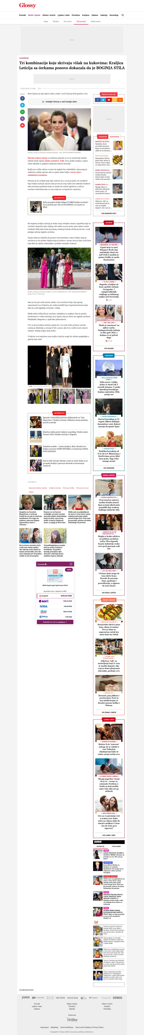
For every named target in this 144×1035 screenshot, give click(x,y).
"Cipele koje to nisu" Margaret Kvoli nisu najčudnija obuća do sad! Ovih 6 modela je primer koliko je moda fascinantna (109, 253)
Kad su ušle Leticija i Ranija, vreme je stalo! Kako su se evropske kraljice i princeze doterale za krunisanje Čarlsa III (65, 463)
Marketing (54, 1027)
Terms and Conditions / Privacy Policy (89, 1027)
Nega (46, 21)
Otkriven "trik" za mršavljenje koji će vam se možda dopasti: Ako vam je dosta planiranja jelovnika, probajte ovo (102, 204)
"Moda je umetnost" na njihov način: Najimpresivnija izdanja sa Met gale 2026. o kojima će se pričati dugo (109, 331)
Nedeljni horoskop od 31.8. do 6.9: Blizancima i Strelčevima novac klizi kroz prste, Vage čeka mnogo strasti (109, 456)
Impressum (44, 1027)
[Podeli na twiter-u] (22, 105)
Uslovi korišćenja (66, 1027)
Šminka (56, 21)
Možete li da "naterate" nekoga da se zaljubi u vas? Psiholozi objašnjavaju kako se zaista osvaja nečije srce (109, 749)
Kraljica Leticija (55, 488)
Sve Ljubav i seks (108, 835)
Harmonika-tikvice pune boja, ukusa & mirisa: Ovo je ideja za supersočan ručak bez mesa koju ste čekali (102, 161)
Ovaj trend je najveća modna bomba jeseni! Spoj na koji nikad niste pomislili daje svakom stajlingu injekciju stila (103, 175)
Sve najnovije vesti (109, 213)
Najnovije (100, 846)
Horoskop (114, 15)
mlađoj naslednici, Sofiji (54, 161)
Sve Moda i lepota (109, 593)
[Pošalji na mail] (22, 125)
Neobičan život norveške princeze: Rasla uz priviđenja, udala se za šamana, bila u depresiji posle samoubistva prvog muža (103, 147)
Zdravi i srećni (48, 15)
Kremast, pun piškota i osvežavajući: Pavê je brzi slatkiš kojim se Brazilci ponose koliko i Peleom (109, 700)
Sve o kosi (67, 21)
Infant (31, 492)
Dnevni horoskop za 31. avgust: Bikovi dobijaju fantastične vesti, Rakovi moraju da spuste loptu (109, 423)
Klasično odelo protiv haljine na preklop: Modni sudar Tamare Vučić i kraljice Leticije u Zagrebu (65, 433)
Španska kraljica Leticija (37, 158)
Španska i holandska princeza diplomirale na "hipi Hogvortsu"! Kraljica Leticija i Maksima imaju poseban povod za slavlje (65, 420)
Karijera (85, 15)
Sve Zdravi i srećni (109, 712)
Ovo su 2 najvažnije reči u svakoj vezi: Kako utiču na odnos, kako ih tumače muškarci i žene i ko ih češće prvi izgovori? (109, 822)
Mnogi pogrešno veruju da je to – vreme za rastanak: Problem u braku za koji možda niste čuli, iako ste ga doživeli (109, 785)
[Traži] (123, 15)
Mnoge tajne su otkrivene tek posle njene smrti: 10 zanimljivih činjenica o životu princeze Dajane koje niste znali (103, 190)
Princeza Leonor (82, 488)
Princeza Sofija (68, 488)
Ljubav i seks (64, 15)
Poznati (22, 15)
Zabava (95, 15)
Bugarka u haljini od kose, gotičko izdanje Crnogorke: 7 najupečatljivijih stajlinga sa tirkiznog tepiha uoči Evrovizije (109, 290)
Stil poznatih (81, 21)
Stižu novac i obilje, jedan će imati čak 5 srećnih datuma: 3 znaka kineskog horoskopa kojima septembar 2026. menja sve (109, 388)
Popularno (116, 846)
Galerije (103, 15)
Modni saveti (95, 21)
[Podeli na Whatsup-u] (22, 112)
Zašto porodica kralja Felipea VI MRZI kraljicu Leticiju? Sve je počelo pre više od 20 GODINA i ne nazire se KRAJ (65, 204)
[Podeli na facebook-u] (22, 98)
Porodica (76, 15)
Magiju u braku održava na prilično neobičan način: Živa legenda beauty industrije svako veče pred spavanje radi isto (109, 542)
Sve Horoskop (109, 468)
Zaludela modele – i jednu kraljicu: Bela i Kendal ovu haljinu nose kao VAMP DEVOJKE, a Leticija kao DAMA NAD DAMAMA (65, 449)
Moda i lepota (34, 15)
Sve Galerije (109, 348)
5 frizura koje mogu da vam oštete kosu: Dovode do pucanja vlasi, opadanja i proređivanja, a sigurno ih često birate (109, 579)
